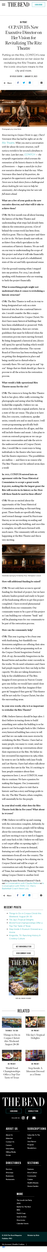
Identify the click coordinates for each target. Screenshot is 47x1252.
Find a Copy (21, 1213)
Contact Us (10, 1142)
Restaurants (10, 1179)
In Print (23, 22)
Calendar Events (22, 1223)
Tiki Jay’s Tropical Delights (21, 919)
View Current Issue (23, 953)
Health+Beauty (32, 1183)
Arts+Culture (32, 1173)
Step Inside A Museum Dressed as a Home (35, 1071)
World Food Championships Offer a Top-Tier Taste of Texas (11, 1073)
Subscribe (38, 4)
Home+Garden (32, 1186)
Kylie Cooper (17, 76)
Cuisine (30, 1179)
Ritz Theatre (8, 142)
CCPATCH (29, 154)
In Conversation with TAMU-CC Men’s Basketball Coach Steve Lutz (23, 886)
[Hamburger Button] (3, 4)
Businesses (10, 1176)
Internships (10, 1149)
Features (30, 1169)
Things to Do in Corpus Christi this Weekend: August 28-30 (11, 1039)
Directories (21, 1220)
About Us (9, 1135)
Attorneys (9, 1173)
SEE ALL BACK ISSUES (23, 998)
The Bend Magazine (15, 1235)
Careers (9, 1145)
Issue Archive (21, 1217)
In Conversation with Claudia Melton (22, 883)
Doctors (9, 1169)
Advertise (9, 1138)
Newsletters (33, 1111)
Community (31, 1176)
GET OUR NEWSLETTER (23, 946)
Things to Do (11, 1030)
